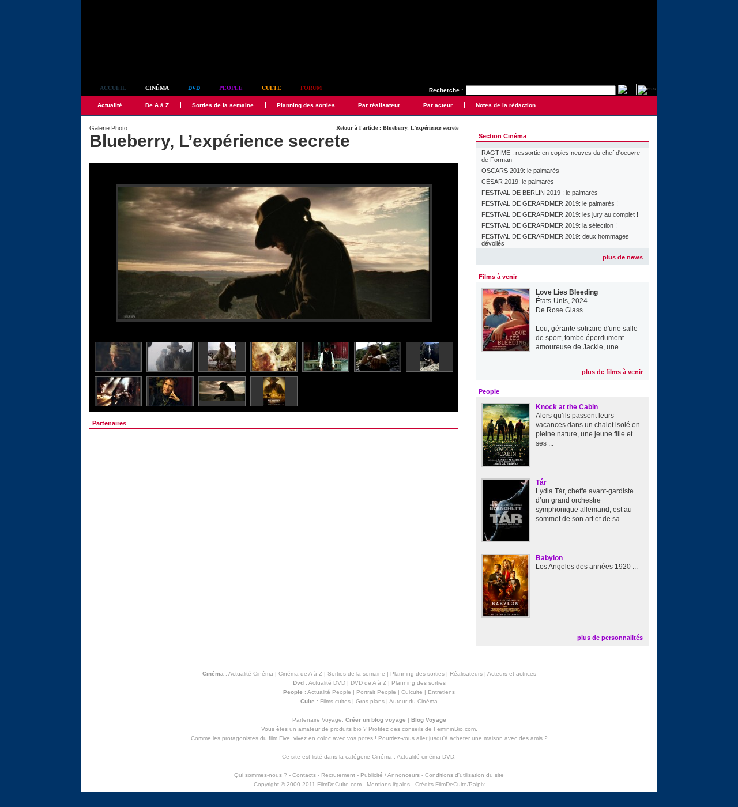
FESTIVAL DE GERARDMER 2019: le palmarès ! (549, 203)
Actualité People (329, 692)
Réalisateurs (466, 673)
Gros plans (370, 701)
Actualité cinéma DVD (425, 756)
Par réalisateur (379, 105)
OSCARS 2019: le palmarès (520, 170)
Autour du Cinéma (413, 701)
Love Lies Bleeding (567, 292)
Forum (311, 88)
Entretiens (441, 692)
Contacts (304, 775)
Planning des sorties (306, 105)
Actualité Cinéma (250, 673)
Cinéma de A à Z (300, 673)
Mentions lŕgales (388, 784)
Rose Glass (565, 310)
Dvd (194, 88)
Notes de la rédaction (506, 105)
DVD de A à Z (368, 683)
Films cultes (335, 701)
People (231, 88)
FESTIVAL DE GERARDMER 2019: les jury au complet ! (559, 214)
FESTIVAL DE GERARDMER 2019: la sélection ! (549, 225)
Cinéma (157, 88)
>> (442, 254)
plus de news (623, 257)
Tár (541, 482)
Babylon (549, 558)
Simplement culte (144, 57)
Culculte (412, 692)
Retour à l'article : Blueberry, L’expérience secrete (397, 128)
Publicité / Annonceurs (390, 775)
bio (357, 729)
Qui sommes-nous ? (260, 775)
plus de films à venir (612, 371)
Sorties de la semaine (223, 105)
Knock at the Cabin (567, 407)
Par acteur (438, 105)
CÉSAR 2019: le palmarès (517, 181)
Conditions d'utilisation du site (464, 775)
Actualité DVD (326, 683)
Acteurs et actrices (511, 673)
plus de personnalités (610, 637)
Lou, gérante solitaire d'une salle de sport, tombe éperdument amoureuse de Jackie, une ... (587, 338)
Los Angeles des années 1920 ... (587, 567)
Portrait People (376, 692)
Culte (271, 88)
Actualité (109, 105)
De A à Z (157, 105)
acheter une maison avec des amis (496, 738)
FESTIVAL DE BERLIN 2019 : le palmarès (539, 192)
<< (105, 254)
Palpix (477, 784)
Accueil (113, 88)
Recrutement (338, 775)
